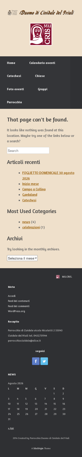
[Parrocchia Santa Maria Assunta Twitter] (44, 361)
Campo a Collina (34, 189)
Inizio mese (30, 184)
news (26, 222)
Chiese (40, 76)
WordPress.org (16, 311)
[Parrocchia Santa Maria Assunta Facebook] (36, 361)
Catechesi (14, 76)
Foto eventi (15, 89)
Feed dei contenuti (19, 300)
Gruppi (42, 89)
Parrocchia (14, 102)
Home (11, 63)
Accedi (12, 295)
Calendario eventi (42, 63)
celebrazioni (31, 227)
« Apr (11, 428)
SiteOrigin (38, 448)
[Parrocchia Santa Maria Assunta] (41, 13)
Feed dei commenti (18, 306)
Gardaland (29, 194)
